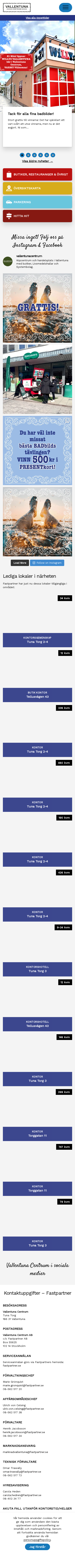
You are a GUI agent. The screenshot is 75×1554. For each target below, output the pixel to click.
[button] (22, 155)
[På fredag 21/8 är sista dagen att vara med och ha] (37, 450)
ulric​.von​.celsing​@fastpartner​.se (23, 1408)
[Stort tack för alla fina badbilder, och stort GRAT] (37, 308)
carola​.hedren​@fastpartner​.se (22, 1495)
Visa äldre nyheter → (37, 161)
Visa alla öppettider (37, 17)
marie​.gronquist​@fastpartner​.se (23, 1385)
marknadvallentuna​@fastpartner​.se (25, 1452)
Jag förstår (37, 1547)
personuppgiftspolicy (37, 1539)
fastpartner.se (12, 1365)
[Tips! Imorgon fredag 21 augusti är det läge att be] (37, 379)
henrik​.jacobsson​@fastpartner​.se (24, 1432)
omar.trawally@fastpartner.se (22, 1471)
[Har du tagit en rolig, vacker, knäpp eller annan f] (37, 521)
